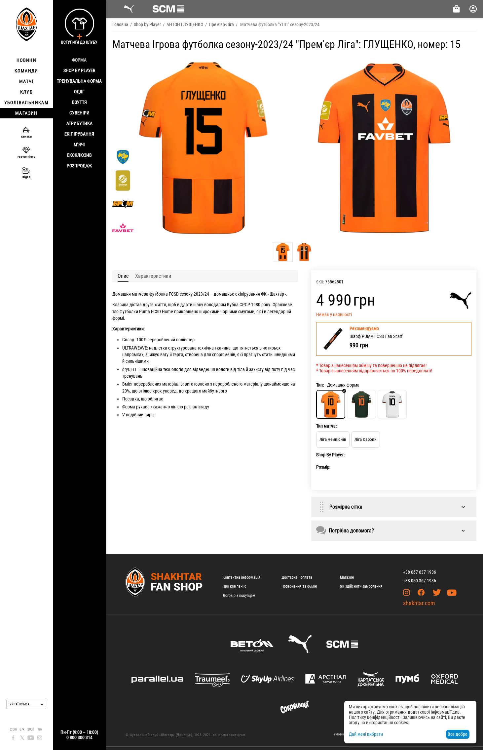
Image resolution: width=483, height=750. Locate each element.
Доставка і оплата (296, 577)
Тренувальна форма (79, 81)
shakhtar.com (419, 603)
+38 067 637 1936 (419, 572)
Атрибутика (79, 123)
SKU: (320, 281)
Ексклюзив (79, 155)
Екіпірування (79, 134)
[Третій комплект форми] (392, 404)
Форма (79, 59)
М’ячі (79, 144)
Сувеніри (79, 112)
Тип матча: (326, 426)
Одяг (79, 91)
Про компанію (234, 586)
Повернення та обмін (299, 586)
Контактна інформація (241, 577)
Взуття (79, 102)
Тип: (320, 385)
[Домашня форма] (330, 404)
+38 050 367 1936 (419, 580)
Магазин (347, 577)
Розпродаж (79, 165)
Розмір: (323, 467)
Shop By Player (79, 70)
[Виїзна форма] (361, 404)
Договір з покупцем (239, 595)
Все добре (457, 734)
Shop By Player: (330, 454)
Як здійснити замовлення (361, 586)
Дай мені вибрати (366, 734)
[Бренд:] (460, 300)
